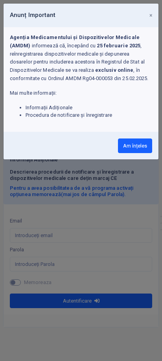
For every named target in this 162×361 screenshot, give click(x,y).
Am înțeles (135, 146)
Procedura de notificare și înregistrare (69, 115)
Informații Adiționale (49, 107)
